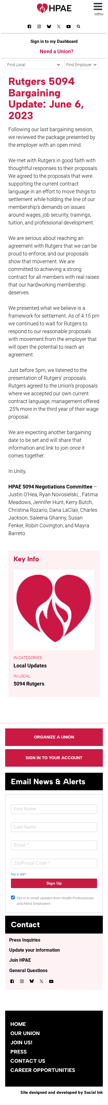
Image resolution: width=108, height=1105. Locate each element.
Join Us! (21, 1042)
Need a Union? (56, 51)
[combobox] (34, 64)
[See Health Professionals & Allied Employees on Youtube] (68, 27)
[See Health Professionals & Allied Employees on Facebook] (29, 27)
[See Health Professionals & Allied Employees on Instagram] (39, 27)
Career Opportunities (42, 1070)
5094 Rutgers (29, 684)
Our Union (25, 1033)
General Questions (28, 970)
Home (18, 1024)
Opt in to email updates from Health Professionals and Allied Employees (55, 901)
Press (18, 1052)
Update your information (34, 950)
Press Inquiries (24, 940)
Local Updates (30, 666)
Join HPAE (20, 960)
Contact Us (27, 1061)
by (61, 1092)
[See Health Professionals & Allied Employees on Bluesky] (49, 27)
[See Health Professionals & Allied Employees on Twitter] (59, 27)
